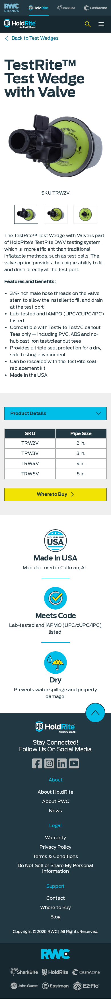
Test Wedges (35, 38)
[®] (39, 8)
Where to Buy (52, 494)
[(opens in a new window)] (66, 8)
